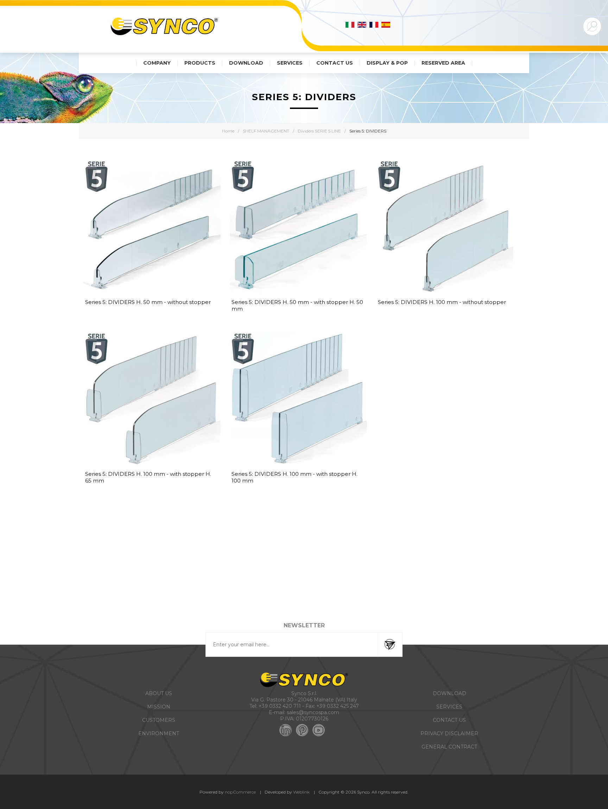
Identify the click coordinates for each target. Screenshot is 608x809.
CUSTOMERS (158, 720)
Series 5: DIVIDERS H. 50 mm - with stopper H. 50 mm (297, 305)
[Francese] (374, 25)
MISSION (158, 707)
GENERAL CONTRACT (449, 747)
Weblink (301, 792)
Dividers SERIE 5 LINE (319, 131)
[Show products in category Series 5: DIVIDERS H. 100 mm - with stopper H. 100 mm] (298, 400)
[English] (362, 25)
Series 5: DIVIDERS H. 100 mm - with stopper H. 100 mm (294, 477)
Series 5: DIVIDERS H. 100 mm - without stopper (442, 302)
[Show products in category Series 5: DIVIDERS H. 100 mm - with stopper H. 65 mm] (152, 400)
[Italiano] (350, 25)
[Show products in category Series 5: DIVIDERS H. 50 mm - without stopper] (152, 228)
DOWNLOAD (449, 693)
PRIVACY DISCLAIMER (449, 733)
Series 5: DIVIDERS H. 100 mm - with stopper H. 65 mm (148, 477)
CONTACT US (449, 720)
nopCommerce (240, 792)
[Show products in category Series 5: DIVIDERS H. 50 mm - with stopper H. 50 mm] (298, 228)
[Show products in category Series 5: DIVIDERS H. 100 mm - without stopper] (444, 228)
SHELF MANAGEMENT (266, 131)
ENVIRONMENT (158, 733)
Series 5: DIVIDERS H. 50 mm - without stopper (148, 302)
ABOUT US (158, 693)
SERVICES (449, 707)
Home (228, 131)
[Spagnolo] (386, 25)
